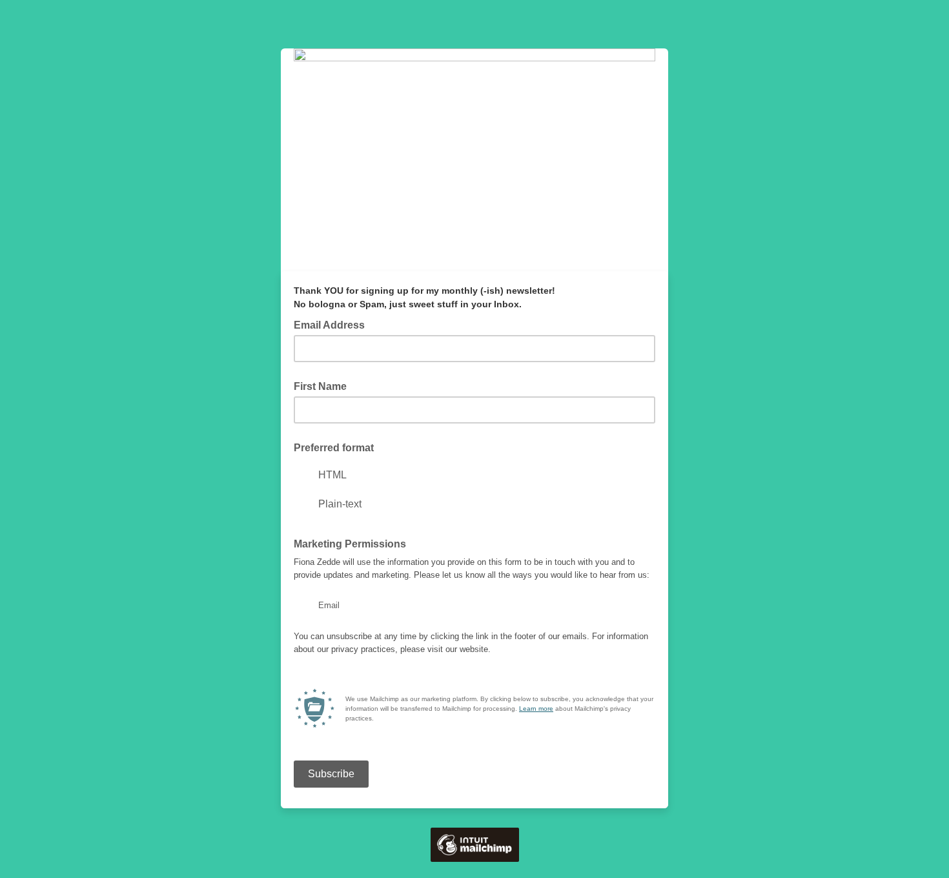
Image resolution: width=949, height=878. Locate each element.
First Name (320, 386)
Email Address (333, 324)
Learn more (536, 708)
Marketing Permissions (350, 543)
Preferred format (334, 447)
